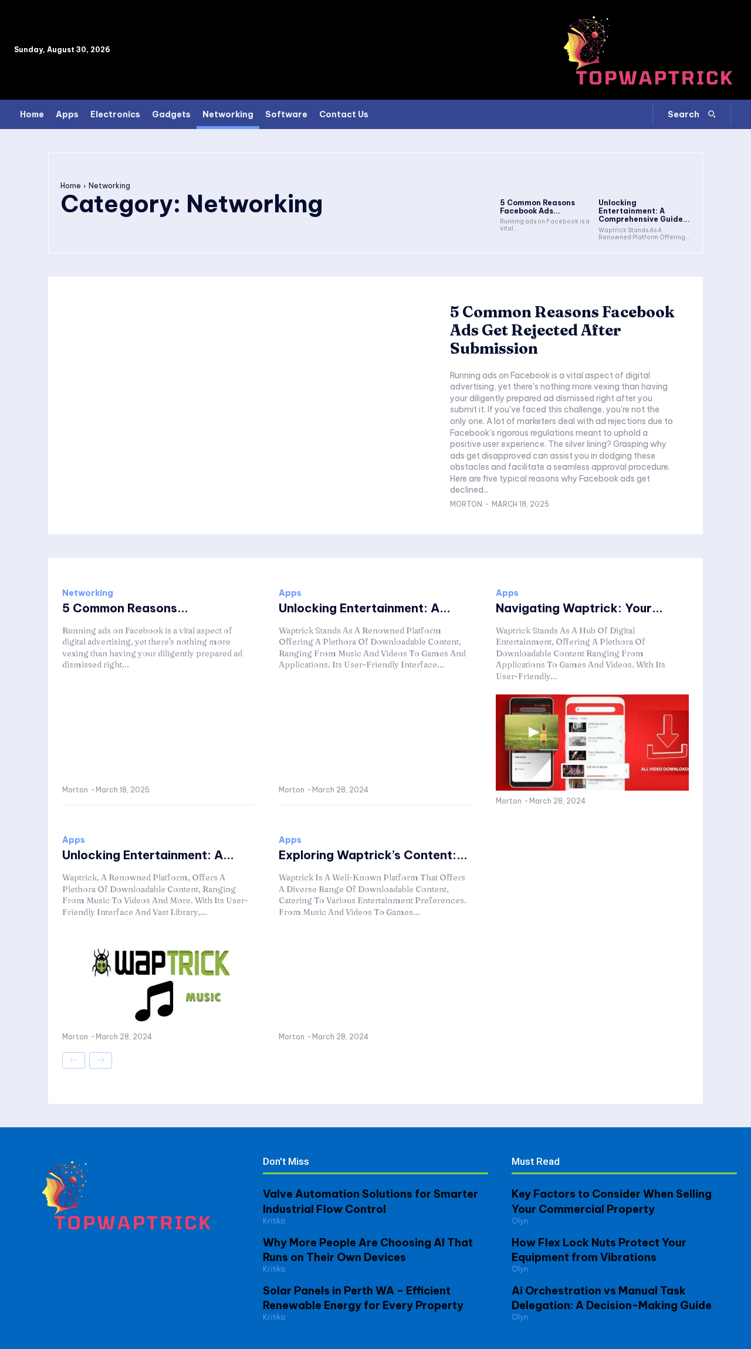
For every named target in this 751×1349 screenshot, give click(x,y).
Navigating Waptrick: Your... (579, 608)
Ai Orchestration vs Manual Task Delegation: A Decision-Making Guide (612, 1298)
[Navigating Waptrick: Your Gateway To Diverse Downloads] (592, 742)
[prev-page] (73, 1060)
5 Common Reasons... (125, 608)
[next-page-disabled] (100, 1060)
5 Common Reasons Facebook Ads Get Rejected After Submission (562, 330)
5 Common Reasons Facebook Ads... (537, 206)
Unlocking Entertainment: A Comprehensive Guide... (644, 211)
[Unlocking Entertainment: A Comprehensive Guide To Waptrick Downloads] (158, 978)
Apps (290, 593)
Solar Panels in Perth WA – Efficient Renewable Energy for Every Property (363, 1298)
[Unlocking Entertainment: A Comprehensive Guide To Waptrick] (644, 178)
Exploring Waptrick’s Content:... (373, 855)
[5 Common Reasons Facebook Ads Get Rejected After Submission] (546, 178)
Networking (87, 593)
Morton (466, 504)
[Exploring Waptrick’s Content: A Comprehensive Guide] (375, 978)
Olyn (520, 1220)
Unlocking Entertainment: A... (365, 608)
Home (70, 185)
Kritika (274, 1220)
